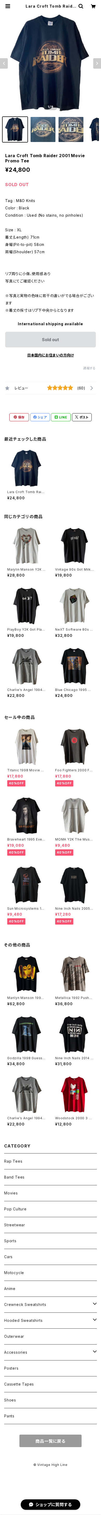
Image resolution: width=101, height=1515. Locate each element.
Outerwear (14, 1336)
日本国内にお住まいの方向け (50, 355)
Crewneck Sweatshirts (25, 1304)
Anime (10, 1288)
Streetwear (14, 1225)
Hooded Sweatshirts (23, 1320)
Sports (10, 1241)
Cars (8, 1256)
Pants (9, 1416)
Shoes (10, 1400)
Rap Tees (13, 1161)
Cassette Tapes (19, 1384)
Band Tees (14, 1177)
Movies (11, 1193)
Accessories (15, 1352)
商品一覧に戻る (50, 1441)
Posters (11, 1368)
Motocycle (14, 1272)
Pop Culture (15, 1209)
